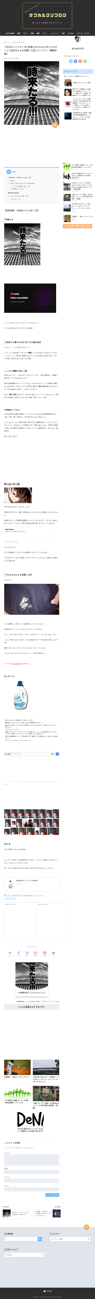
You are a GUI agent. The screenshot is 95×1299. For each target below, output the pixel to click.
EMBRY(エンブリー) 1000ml (27, 880)
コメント (7, 1153)
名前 (5, 1168)
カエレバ (24, 883)
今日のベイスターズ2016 (50, 1001)
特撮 (32, 33)
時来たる (13, 181)
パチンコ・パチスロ (83, 33)
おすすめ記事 (10, 33)
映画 (63, 33)
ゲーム (45, 33)
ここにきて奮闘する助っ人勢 (21, 186)
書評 (38, 33)
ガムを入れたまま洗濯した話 (19, 196)
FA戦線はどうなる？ (18, 189)
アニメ (25, 33)
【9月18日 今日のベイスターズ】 (19, 177)
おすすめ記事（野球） (33, 1001)
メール (6, 1177)
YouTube (71, 33)
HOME (49, 1291)
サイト (6, 1186)
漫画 (18, 33)
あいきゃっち (16, 199)
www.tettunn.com (10, 547)
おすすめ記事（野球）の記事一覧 (77, 226)
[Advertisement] (31, 147)
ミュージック (54, 33)
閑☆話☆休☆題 (13, 193)
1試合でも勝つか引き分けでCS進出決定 (22, 183)
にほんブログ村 (9, 898)
